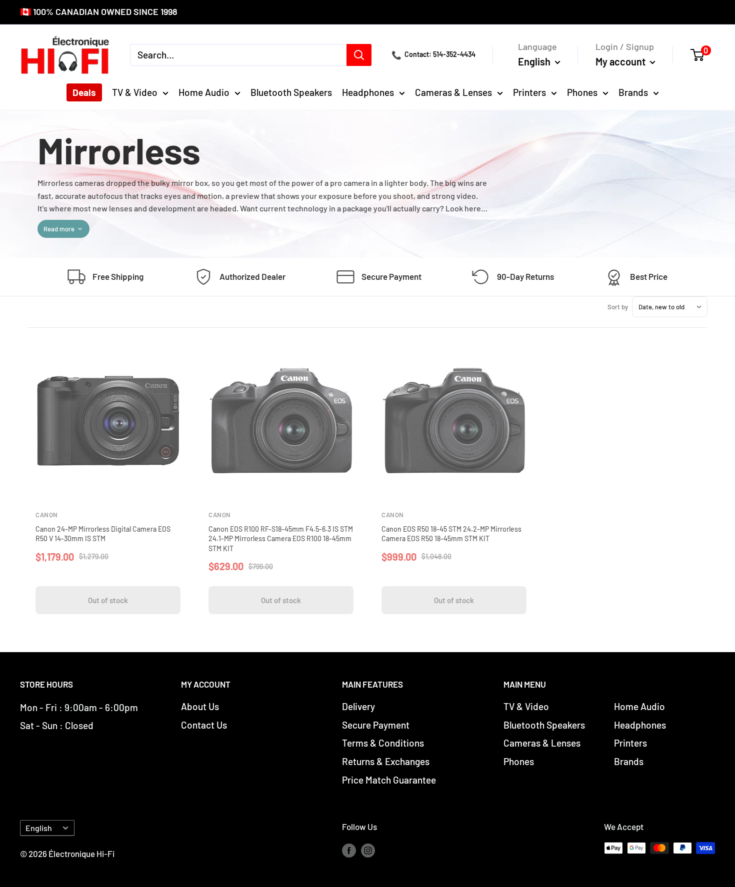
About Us (200, 706)
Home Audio (204, 92)
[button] (702, 54)
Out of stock (108, 600)
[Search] (359, 54)
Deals (84, 92)
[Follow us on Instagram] (368, 850)
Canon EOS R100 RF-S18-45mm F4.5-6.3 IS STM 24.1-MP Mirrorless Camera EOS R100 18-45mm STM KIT (280, 539)
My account (622, 61)
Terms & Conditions (383, 743)
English (39, 828)
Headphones (368, 92)
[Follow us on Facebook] (349, 850)
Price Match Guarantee (389, 780)
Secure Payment (376, 725)
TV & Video (135, 92)
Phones (582, 92)
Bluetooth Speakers (291, 92)
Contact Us (204, 725)
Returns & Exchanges (386, 761)
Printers (529, 92)
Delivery (358, 706)
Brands (633, 92)
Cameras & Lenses (453, 92)
